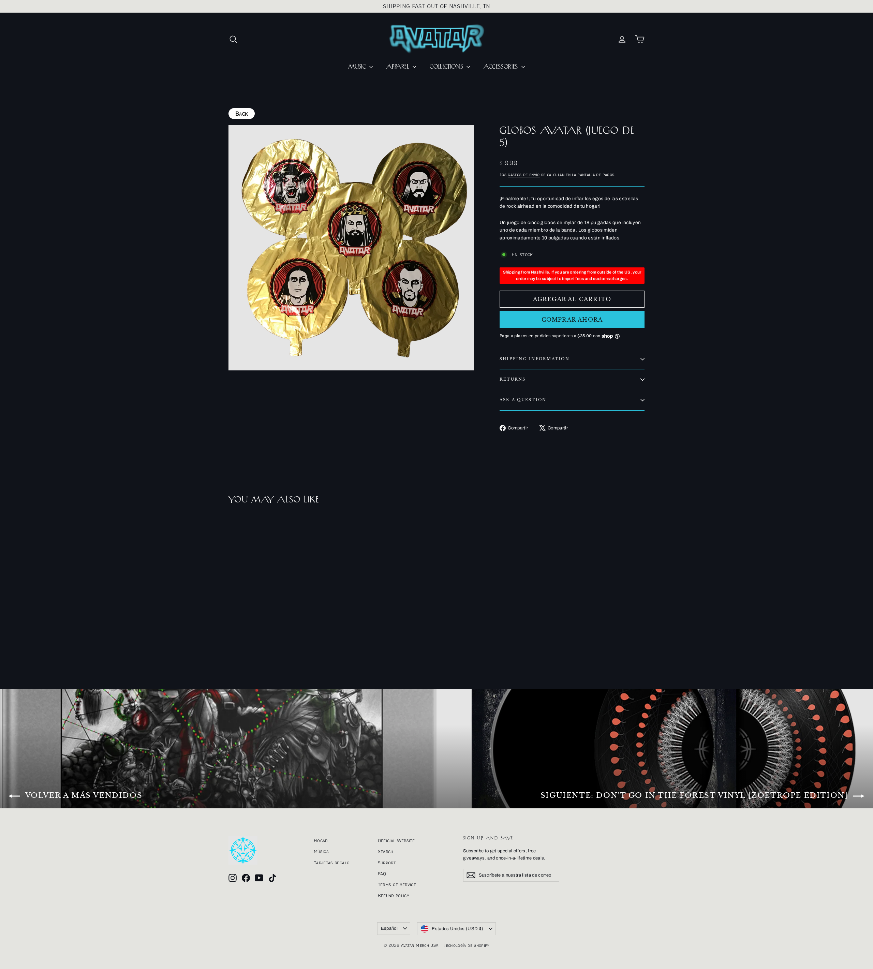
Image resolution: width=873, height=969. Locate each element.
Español (389, 928)
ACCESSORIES (501, 66)
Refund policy (394, 895)
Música (321, 851)
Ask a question (523, 399)
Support (387, 862)
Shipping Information (534, 358)
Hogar (321, 840)
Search (386, 851)
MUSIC (358, 66)
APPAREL (398, 66)
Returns (513, 379)
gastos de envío (523, 174)
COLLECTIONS (447, 66)
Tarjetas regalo (332, 862)
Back (241, 113)
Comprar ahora (572, 319)
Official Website (396, 840)
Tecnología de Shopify (466, 945)
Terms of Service (397, 884)
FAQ (382, 873)
